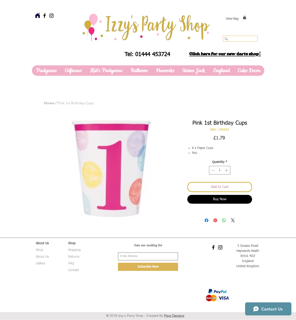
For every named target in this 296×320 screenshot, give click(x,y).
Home (49, 103)
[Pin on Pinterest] (215, 220)
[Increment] (227, 170)
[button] (244, 17)
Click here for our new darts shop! (225, 54)
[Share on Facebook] (206, 220)
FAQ (71, 263)
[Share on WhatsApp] (224, 220)
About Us (42, 256)
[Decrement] (213, 170)
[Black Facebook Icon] (44, 16)
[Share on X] (233, 220)
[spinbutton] (220, 170)
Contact (73, 270)
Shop (39, 250)
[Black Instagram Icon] (51, 16)
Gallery (40, 263)
